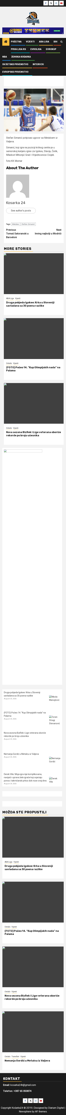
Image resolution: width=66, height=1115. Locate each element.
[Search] (61, 42)
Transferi (15, 1056)
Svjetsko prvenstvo (15, 64)
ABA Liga (44, 41)
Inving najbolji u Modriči (48, 231)
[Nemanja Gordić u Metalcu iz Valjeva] (55, 762)
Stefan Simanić (28, 224)
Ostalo (9, 363)
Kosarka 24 (15, 203)
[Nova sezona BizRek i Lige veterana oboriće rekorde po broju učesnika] (34, 403)
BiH (55, 41)
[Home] (6, 42)
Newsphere (25, 1111)
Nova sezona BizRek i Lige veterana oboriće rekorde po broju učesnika (33, 434)
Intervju (38, 64)
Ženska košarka (21, 57)
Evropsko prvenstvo (15, 72)
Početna (16, 41)
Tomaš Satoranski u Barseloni (17, 233)
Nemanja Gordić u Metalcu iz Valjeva (21, 754)
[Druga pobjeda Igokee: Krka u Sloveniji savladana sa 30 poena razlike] (34, 273)
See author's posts (21, 210)
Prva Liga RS (18, 49)
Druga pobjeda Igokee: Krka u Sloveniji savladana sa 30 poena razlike (30, 304)
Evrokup (51, 49)
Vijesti (30, 41)
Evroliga (35, 49)
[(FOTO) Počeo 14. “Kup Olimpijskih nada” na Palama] (34, 338)
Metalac (15, 224)
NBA (4, 57)
